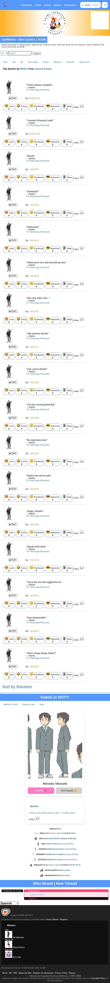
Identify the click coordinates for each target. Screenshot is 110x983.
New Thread (66, 883)
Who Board (43, 883)
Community (70, 5)
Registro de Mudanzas (43, 973)
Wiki (15, 973)
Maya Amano (18, 947)
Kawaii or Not (29, 704)
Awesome (52, 107)
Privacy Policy (61, 973)
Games (47, 5)
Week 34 (9, 939)
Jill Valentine (18, 937)
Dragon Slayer (56, 833)
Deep (67, 107)
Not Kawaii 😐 (69, 790)
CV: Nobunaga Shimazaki (37, 90)
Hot (13, 62)
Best (5, 62)
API (10, 973)
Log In (104, 5)
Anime (38, 5)
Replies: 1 (33, 898)
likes (76, 107)
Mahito (24, 68)
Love (9, 107)
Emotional (36, 107)
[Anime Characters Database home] (5, 5)
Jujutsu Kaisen (43, 68)
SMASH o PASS (10, 704)
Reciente (70, 62)
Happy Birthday (68, 844)
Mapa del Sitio (25, 973)
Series (46, 62)
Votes (42, 704)
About (4, 973)
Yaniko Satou (69, 812)
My (21, 62)
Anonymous (34, 891)
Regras (72, 973)
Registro (64, 919)
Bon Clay (16, 957)
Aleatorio (58, 62)
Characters (26, 5)
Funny (21, 107)
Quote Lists (84, 62)
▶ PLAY (12, 98)
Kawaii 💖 (41, 790)
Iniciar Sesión (52, 919)
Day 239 (9, 949)
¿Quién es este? (37, 894)
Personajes (33, 62)
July (7, 930)
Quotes (57, 5)
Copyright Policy (98, 978)
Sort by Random (17, 686)
